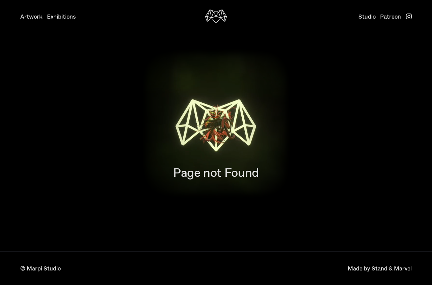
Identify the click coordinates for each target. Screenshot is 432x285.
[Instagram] (409, 16)
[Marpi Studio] (216, 16)
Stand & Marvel (392, 268)
